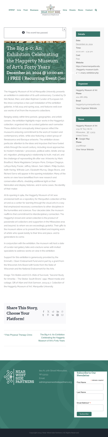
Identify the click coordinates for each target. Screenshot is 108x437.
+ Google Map (84, 139)
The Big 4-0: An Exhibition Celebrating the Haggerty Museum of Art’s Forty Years (51, 337)
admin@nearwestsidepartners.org (55, 382)
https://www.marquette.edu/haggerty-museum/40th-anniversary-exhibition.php (88, 69)
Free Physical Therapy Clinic (18, 334)
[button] (96, 9)
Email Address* (84, 403)
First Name (81, 382)
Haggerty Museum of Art (86, 90)
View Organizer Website (86, 108)
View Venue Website (85, 149)
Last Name (81, 392)
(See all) (65, 78)
